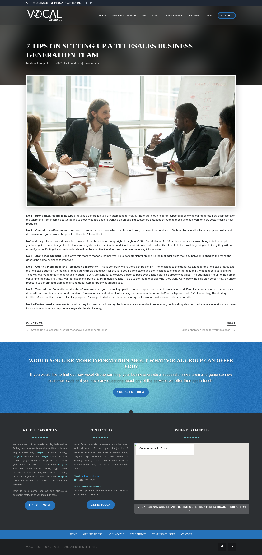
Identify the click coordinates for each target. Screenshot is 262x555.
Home (73, 534)
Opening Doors (92, 534)
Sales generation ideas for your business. (206, 329)
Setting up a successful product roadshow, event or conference (69, 329)
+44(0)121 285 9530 (38, 3)
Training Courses (163, 534)
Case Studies (138, 534)
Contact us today (131, 392)
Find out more (40, 505)
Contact (186, 534)
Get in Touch (100, 504)
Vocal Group (37, 63)
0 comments (91, 63)
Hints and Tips (73, 63)
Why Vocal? (116, 534)
